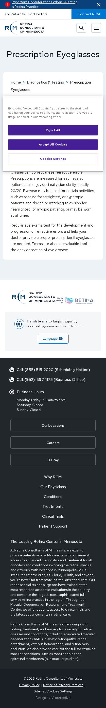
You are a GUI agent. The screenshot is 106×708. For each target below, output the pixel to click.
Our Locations (53, 425)
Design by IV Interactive (53, 698)
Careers (53, 443)
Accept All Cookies (53, 144)
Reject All (53, 130)
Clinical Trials (53, 516)
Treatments (53, 506)
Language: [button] (53, 338)
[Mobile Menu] (96, 28)
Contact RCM (89, 14)
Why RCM (53, 476)
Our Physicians (53, 486)
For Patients (15, 14)
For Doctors (38, 14)
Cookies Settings (53, 158)
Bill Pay (53, 460)
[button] (98, 4)
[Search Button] (81, 28)
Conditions (53, 496)
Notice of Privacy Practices (63, 685)
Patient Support (53, 526)
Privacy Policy (29, 685)
